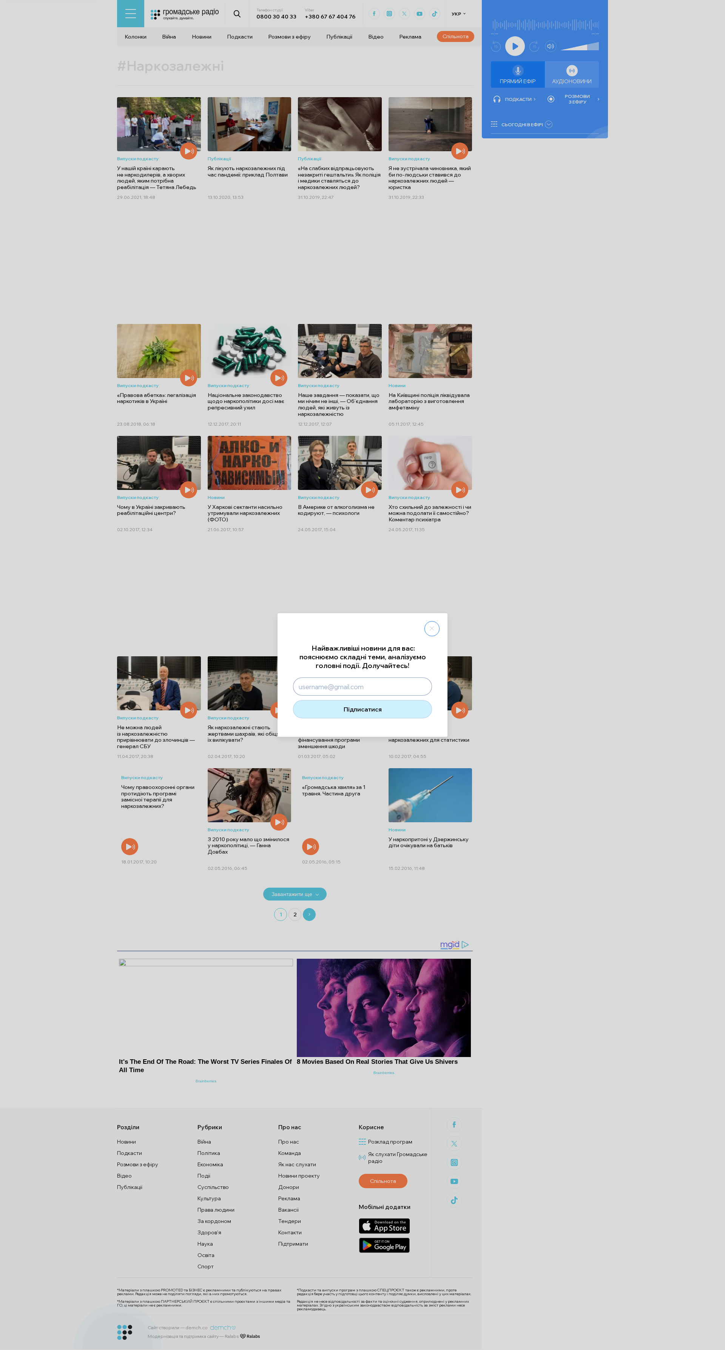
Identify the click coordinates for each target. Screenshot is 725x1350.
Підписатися (363, 709)
